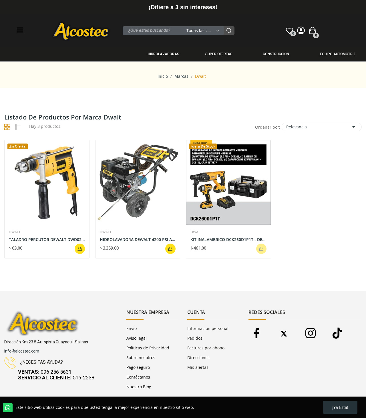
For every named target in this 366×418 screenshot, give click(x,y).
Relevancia (321, 127)
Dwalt (15, 232)
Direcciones (198, 357)
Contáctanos (138, 377)
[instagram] (310, 333)
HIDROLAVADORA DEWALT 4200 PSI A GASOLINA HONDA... (138, 239)
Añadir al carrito (80, 249)
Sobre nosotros (140, 357)
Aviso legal (136, 338)
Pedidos (194, 338)
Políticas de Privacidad (147, 348)
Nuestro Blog (138, 386)
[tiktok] (337, 333)
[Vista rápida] (46, 182)
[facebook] (256, 333)
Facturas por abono (205, 348)
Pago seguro (138, 367)
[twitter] (283, 333)
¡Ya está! (340, 407)
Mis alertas (197, 367)
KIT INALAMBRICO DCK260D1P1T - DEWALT (228, 239)
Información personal (207, 328)
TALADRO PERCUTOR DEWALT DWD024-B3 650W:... (47, 239)
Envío (131, 328)
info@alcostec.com (21, 351)
